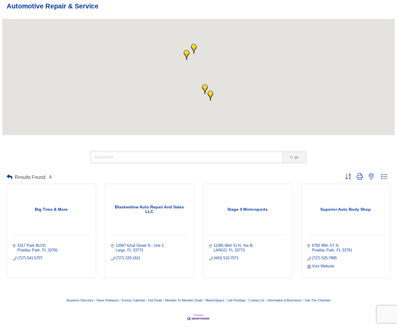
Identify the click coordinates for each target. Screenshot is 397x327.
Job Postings (236, 300)
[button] (210, 96)
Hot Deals (155, 300)
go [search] (296, 157)
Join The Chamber (318, 300)
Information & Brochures (284, 300)
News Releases (107, 300)
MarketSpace (214, 300)
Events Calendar (133, 300)
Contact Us (256, 300)
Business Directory (80, 300)
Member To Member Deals (184, 300)
